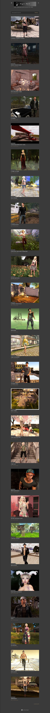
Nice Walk (14, 198)
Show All (36, 12)
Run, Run (14, 672)
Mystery (13, 330)
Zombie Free (14, 384)
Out (12, 618)
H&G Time (14, 410)
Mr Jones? (14, 565)
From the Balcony (17, 518)
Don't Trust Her (16, 65)
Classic (13, 118)
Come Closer (15, 171)
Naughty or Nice (16, 592)
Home (15, 7)
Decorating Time (16, 91)
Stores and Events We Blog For (23, 7)
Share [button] (12, 39)
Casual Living (15, 538)
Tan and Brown (16, 437)
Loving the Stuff (16, 304)
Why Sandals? (15, 491)
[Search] (38, 3)
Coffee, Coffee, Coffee (17, 38)
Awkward (14, 698)
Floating (14, 645)
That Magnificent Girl (18, 144)
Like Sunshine (15, 357)
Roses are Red (15, 278)
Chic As (13, 464)
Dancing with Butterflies (19, 251)
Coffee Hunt (15, 224)
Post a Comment (15, 39)
